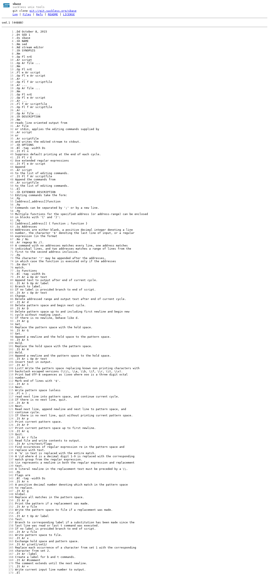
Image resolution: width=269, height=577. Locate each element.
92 (7, 317)
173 (7, 572)
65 (7, 232)
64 (7, 229)
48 (7, 179)
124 (7, 418)
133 (7, 446)
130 (7, 437)
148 (7, 494)
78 (7, 273)
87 (7, 302)
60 (7, 217)
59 (7, 214)
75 (7, 264)
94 (7, 324)
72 (7, 255)
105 (7, 358)
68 (7, 242)
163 (7, 541)
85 (7, 295)
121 (7, 409)
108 (7, 368)
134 (7, 450)
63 (7, 226)
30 (7, 122)
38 (7, 148)
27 (7, 113)
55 (7, 201)
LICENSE (69, 14)
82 (7, 286)
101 (7, 346)
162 (7, 538)
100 (7, 343)
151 (7, 503)
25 (7, 107)
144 (7, 481)
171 (7, 566)
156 (7, 519)
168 (7, 557)
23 (7, 100)
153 (7, 509)
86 (7, 299)
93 (7, 321)
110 (7, 374)
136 (7, 456)
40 (7, 154)
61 (7, 220)
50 (7, 185)
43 (7, 163)
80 (7, 280)
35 (7, 138)
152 (7, 506)
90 (7, 311)
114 (7, 387)
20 (7, 91)
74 (7, 261)
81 (7, 283)
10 (7, 59)
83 (7, 289)
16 (7, 78)
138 (7, 462)
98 (7, 336)
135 (7, 453)
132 (7, 443)
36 (7, 141)
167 (7, 553)
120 (7, 406)
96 (7, 330)
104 (7, 355)
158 (7, 525)
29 (7, 119)
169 (7, 560)
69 (7, 245)
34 (7, 135)
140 (7, 468)
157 (7, 522)
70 (7, 248)
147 (7, 490)
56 (7, 204)
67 (7, 239)
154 (7, 512)
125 (7, 421)
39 (7, 151)
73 (7, 258)
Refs (39, 14)
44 (7, 166)
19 (7, 88)
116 (7, 393)
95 (7, 327)
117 (7, 396)
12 (7, 66)
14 (7, 72)
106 (7, 361)
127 (7, 428)
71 (7, 251)
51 (7, 188)
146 (7, 487)
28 (7, 116)
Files (27, 14)
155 (7, 516)
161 (7, 535)
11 (7, 63)
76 (7, 267)
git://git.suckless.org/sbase (52, 10)
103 (7, 352)
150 (7, 500)
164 (7, 544)
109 (7, 371)
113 (7, 384)
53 (7, 195)
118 (7, 399)
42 (7, 160)
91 (7, 314)
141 (7, 472)
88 (7, 305)
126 (7, 424)
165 (7, 547)
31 (7, 126)
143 (7, 478)
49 (7, 182)
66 (7, 236)
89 (7, 308)
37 (7, 144)
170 (7, 563)
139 (7, 465)
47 (7, 176)
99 (7, 339)
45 (7, 170)
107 (7, 365)
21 (7, 94)
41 (7, 157)
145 (7, 484)
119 (7, 402)
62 (7, 223)
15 (7, 75)
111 (7, 377)
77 (7, 270)
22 (7, 97)
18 (7, 85)
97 (7, 333)
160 (7, 531)
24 (7, 104)
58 (7, 210)
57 (7, 207)
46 (7, 173)
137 (7, 459)
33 (7, 132)
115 (7, 390)
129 (7, 434)
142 (7, 475)
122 (7, 412)
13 (7, 69)
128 (7, 431)
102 (7, 349)
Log (15, 14)
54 (7, 198)
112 (7, 380)
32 (7, 129)
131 (7, 440)
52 (7, 192)
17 (7, 81)
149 (7, 497)
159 (7, 528)
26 (7, 110)
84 (7, 292)
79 (7, 277)
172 (7, 569)
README (53, 14)
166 (7, 550)
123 (7, 415)
